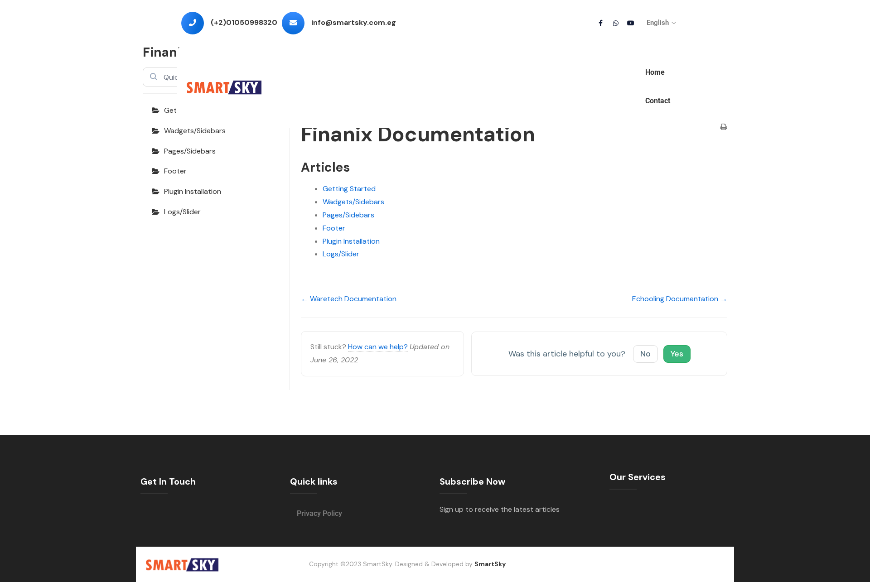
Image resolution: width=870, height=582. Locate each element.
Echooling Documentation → (679, 298)
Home (655, 72)
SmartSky (490, 564)
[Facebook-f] (600, 23)
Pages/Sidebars (190, 151)
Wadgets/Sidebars (195, 130)
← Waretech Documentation (348, 298)
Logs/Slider (182, 211)
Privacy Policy (319, 513)
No (645, 353)
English (658, 23)
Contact (657, 100)
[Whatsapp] (615, 23)
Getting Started (349, 188)
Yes (677, 353)
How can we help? (378, 346)
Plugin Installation (192, 191)
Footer (175, 171)
